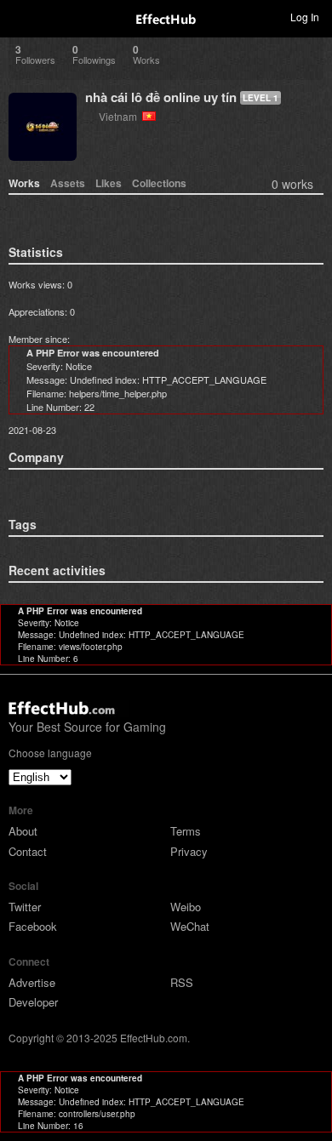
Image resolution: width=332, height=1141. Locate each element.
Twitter (25, 907)
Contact (28, 851)
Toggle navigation (20, 16)
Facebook (33, 926)
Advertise (32, 982)
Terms (185, 831)
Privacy (189, 851)
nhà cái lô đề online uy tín (161, 97)
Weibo (185, 907)
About (23, 831)
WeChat (189, 926)
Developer (33, 1002)
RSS (181, 982)
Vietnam (120, 116)
